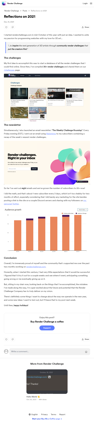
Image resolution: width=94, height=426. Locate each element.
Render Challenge (14, 3)
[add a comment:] (12, 27)
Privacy (44, 414)
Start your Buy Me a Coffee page (46, 419)
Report (62, 414)
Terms (53, 414)
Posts (25, 11)
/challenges (9, 70)
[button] (91, 3)
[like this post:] (6, 27)
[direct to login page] (49, 351)
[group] (47, 386)
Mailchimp (51, 133)
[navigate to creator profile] (3, 3)
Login (85, 3)
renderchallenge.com (36, 266)
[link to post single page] (47, 385)
